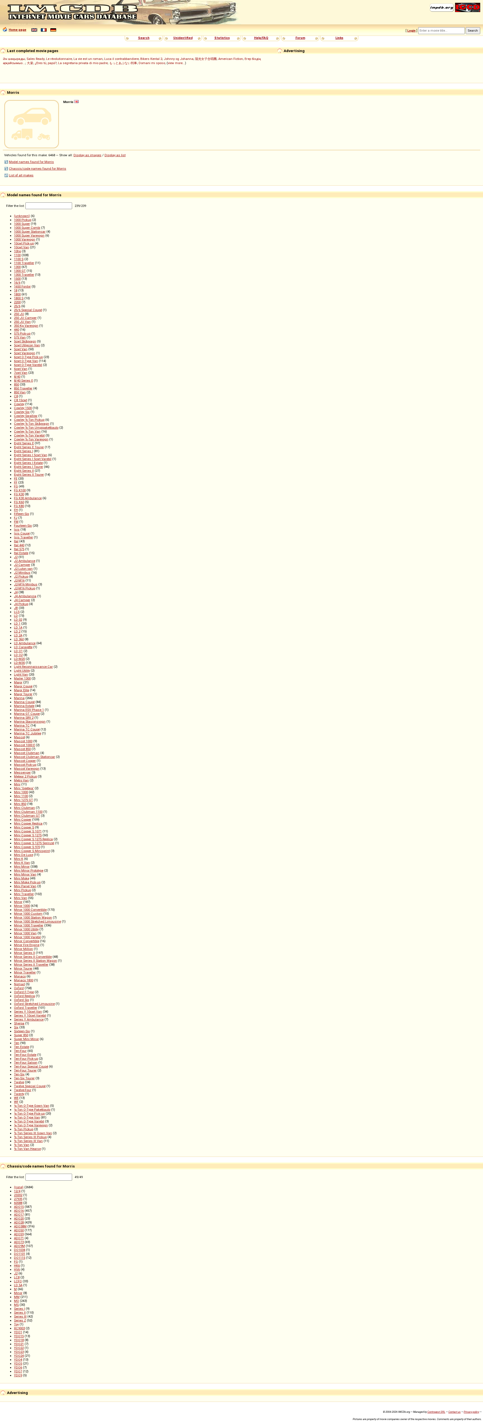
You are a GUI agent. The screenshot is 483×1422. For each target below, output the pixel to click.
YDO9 (18, 1375)
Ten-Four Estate (25, 1055)
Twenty (19, 1094)
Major (18, 682)
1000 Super (22, 224)
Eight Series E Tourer (29, 447)
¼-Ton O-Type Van (27, 1117)
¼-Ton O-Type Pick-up (29, 1113)
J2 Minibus (22, 573)
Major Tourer (23, 694)
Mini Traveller (24, 894)
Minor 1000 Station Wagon (33, 917)
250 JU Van (22, 322)
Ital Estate (21, 553)
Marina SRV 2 (24, 718)
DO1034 (19, 1250)
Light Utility (22, 671)
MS (16, 1305)
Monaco (20, 976)
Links (339, 38)
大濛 (30, 63)
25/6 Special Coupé (28, 310)
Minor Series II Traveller (31, 964)
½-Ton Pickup (23, 1129)
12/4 (17, 1191)
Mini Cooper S (24, 827)
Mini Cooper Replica (28, 823)
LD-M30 (19, 663)
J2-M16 (19, 580)
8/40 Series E (23, 380)
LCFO (18, 1281)
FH (16, 510)
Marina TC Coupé (27, 729)
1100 (17, 255)
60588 (18, 1203)
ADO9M (19, 1246)
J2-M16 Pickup (24, 588)
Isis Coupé (22, 533)
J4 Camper (22, 600)
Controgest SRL (436, 1411)
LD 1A (18, 627)
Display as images (87, 155)
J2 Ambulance (24, 561)
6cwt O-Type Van (26, 361)
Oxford (19, 988)
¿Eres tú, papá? (45, 63)
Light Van (21, 674)
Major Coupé (23, 686)
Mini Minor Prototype (28, 870)
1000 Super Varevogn (29, 235)
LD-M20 (19, 659)
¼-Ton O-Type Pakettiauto (32, 1110)
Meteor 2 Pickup (25, 776)
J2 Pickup (21, 576)
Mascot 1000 (23, 741)
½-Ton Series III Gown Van (33, 1133)
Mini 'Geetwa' (24, 788)
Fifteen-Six (21, 514)
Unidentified (183, 38)
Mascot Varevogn (26, 768)
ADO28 (19, 1222)
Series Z (20, 1320)
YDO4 (18, 1360)
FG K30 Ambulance (28, 498)
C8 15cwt (20, 400)
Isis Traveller (23, 537)
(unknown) (22, 216)
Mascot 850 (22, 749)
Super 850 (21, 1035)
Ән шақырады (14, 59)
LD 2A (18, 635)
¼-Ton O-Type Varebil (29, 1121)
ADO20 (19, 1218)
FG (16, 486)
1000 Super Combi (27, 228)
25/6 (17, 306)
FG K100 (20, 490)
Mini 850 (20, 804)
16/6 (17, 282)
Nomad (19, 984)
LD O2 (18, 655)
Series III (20, 1316)
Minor (18, 902)
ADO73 (19, 1242)
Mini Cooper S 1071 (28, 831)
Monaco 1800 (23, 980)
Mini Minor (22, 866)
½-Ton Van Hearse (27, 1149)
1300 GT (20, 271)
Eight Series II (24, 471)
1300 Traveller (24, 275)
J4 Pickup (21, 604)
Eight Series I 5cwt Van (30, 455)
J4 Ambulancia (25, 596)
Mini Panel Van (25, 886)
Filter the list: (15, 206)
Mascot (19, 737)
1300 (17, 267)
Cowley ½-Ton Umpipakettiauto (36, 427)
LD (16, 616)
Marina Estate (24, 706)
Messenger (22, 772)
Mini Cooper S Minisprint (32, 851)
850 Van (20, 392)
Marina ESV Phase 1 (29, 710)
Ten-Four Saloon (25, 1062)
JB (16, 608)
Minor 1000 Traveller (28, 925)
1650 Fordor (22, 286)
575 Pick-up (22, 333)
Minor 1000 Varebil (27, 937)
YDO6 (18, 1367)
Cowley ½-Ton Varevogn (31, 439)
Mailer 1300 (22, 678)
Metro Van (21, 780)
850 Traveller (23, 388)
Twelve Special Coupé (30, 1086)
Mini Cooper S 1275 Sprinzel (34, 843)
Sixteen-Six (22, 1031)
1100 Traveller (24, 263)
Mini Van (20, 898)
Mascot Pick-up (25, 765)
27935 (18, 1199)
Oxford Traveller (25, 1008)
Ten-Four (20, 1051)
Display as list (115, 155)
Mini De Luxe (23, 855)
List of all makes (21, 175)
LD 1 (17, 623)
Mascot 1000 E (24, 745)
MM (17, 1297)
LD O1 (18, 651)
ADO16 (19, 1211)
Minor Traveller (25, 972)
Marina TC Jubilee (27, 733)
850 (16, 384)
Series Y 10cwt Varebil (30, 1015)
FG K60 (19, 502)
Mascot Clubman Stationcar (34, 757)
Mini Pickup (22, 890)
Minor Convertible (26, 941)
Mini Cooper (22, 819)
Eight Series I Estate (28, 463)
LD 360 (19, 639)
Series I (19, 1309)
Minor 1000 (22, 906)
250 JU (19, 314)
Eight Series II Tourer (29, 475)
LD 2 (17, 631)
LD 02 (18, 620)
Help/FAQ (261, 38)
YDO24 (19, 1356)
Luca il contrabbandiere (121, 59)
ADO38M (20, 1226)
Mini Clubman (24, 808)
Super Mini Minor (26, 1039)
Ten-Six (19, 1074)
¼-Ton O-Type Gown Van (31, 1106)
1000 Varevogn (24, 239)
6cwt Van (20, 369)
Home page (17, 30)
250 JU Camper (25, 318)
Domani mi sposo (152, 63)
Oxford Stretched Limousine (34, 1004)
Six (16, 1027)
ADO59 (19, 1234)
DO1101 (19, 1254)
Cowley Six (22, 412)
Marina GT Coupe (27, 714)
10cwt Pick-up (24, 243)
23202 (18, 1195)
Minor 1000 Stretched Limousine (37, 921)
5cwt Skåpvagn (25, 341)
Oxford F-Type (24, 992)
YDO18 (19, 1340)
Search (144, 38)
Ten (16, 1043)
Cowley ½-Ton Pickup (29, 420)
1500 (17, 279)
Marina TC (22, 725)
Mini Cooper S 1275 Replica (33, 839)
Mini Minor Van (25, 874)
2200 (17, 302)
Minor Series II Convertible (33, 957)
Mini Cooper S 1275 (28, 835)
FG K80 (19, 506)
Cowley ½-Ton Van (27, 431)
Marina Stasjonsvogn (30, 721)
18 (15, 290)
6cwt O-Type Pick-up (28, 357)
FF (15, 482)
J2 (16, 557)
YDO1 (18, 1332)
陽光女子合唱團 (206, 59)
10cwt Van (21, 247)
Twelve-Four (22, 1090)
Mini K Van (22, 863)
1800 (17, 294)
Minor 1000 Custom (28, 914)
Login (411, 30)
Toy (16, 1324)
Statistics (222, 38)
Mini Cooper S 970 (27, 847)
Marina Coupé (24, 702)
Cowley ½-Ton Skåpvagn (31, 424)
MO (16, 1301)
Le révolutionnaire (59, 59)
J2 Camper (22, 565)
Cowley (19, 404)
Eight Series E (24, 443)
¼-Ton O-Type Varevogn (31, 1125)
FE (15, 478)
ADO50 (19, 1230)
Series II (20, 1312)
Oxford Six (21, 1000)
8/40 (17, 377)
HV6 (17, 1269)
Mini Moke (21, 878)
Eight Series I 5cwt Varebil (32, 459)
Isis (17, 529)
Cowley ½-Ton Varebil (29, 435)
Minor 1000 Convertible (30, 910)
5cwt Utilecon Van (27, 345)
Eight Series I (23, 451)
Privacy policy (471, 1411)
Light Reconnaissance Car (33, 667)
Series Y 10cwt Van (28, 1012)
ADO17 (19, 1214)
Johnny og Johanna (178, 59)
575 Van (20, 337)
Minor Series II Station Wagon (35, 961)
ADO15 (19, 1207)
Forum (300, 38)
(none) (18, 1187)
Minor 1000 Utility (26, 929)
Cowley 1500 (23, 408)
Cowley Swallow (25, 416)
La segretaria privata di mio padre (83, 63)
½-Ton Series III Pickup (30, 1137)
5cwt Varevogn (24, 353)
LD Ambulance (24, 643)
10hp (17, 251)
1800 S (18, 298)
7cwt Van (20, 373)
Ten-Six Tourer (24, 1078)
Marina (19, 698)
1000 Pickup (22, 220)
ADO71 (19, 1238)
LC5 (17, 612)
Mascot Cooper (25, 761)
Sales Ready (35, 59)
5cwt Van (20, 349)
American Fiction (230, 59)
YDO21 (19, 1344)
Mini (17, 784)
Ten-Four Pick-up (26, 1059)
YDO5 (18, 1363)
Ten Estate (21, 1047)
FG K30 (19, 494)
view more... (176, 63)
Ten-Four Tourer (25, 1070)
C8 (16, 396)
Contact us (454, 1411)
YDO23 (19, 1352)
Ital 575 (19, 549)
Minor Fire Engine (26, 945)
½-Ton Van (21, 1145)
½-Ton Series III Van (28, 1141)
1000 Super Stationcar (30, 232)
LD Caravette (23, 647)
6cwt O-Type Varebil (28, 365)
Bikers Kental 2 (151, 59)
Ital (16, 541)
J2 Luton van (23, 569)
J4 (16, 592)
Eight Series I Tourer (28, 467)
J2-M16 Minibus (25, 584)
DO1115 (19, 1258)
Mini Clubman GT (27, 816)
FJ (15, 518)
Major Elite (21, 690)
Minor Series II (24, 953)
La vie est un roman (88, 59)
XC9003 (19, 1328)
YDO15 (19, 1336)
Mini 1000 (21, 792)
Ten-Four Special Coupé (31, 1066)
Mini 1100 (21, 796)
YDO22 (19, 1348)
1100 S (18, 259)
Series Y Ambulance (29, 1019)
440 (16, 329)
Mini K (18, 859)
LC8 (17, 1277)
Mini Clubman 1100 (28, 812)
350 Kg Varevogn (26, 326)
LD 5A (18, 1285)
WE (16, 1098)
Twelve (19, 1082)
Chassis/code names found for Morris (37, 169)
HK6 (17, 1265)
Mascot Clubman (26, 753)
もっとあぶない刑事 (123, 63)
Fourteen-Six (23, 525)
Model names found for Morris (31, 162)
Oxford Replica (24, 996)
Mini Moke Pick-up (27, 882)
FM (16, 522)
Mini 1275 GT (23, 800)
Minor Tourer (23, 968)
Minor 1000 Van (25, 933)
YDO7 (18, 1371)
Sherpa (19, 1023)
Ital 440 (19, 545)
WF (16, 1102)
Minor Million (23, 949)
